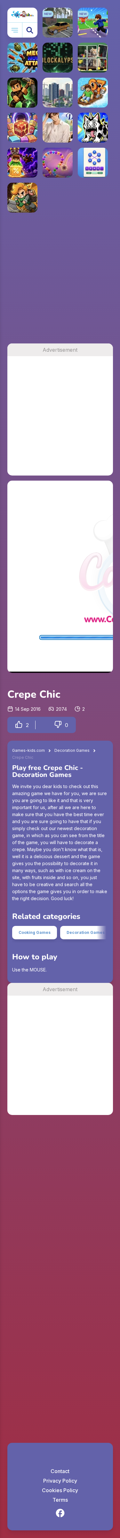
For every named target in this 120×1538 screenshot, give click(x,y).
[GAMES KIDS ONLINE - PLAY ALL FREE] (22, 15)
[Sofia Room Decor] (22, 1205)
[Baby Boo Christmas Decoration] (93, 1345)
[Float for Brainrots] (93, 93)
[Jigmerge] (93, 58)
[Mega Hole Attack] (22, 58)
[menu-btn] (14, 30)
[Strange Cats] (93, 128)
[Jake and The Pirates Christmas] (93, 1310)
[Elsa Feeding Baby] (93, 1275)
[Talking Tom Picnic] (93, 1205)
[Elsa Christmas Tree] (22, 1310)
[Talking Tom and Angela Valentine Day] (93, 1170)
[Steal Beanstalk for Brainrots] (22, 198)
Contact (60, 1471)
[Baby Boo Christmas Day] (58, 1380)
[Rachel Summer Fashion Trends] (58, 1135)
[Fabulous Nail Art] (22, 1135)
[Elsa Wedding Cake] (58, 1170)
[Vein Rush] (22, 93)
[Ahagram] (93, 163)
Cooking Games (35, 932)
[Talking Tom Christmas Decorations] (22, 1275)
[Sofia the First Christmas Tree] (93, 1380)
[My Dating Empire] (58, 128)
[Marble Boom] (58, 163)
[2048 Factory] (22, 128)
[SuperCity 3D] (58, 93)
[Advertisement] (60, 280)
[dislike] (58, 725)
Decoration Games (72, 750)
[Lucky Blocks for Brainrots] (22, 163)
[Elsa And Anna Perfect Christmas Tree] (58, 1310)
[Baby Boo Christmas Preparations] (22, 1380)
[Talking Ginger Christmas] (93, 1135)
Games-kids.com (28, 750)
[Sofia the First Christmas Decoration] (58, 1345)
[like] (19, 725)
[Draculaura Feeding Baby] (58, 1415)
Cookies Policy (60, 1490)
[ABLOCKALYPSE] (58, 58)
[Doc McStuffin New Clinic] (58, 1240)
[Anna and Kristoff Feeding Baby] (58, 1205)
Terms (60, 1500)
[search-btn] (29, 30)
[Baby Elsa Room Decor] (58, 1275)
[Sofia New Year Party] (22, 1240)
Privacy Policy (60, 1481)
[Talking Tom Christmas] (22, 1415)
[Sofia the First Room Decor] (22, 1170)
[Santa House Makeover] (22, 1345)
